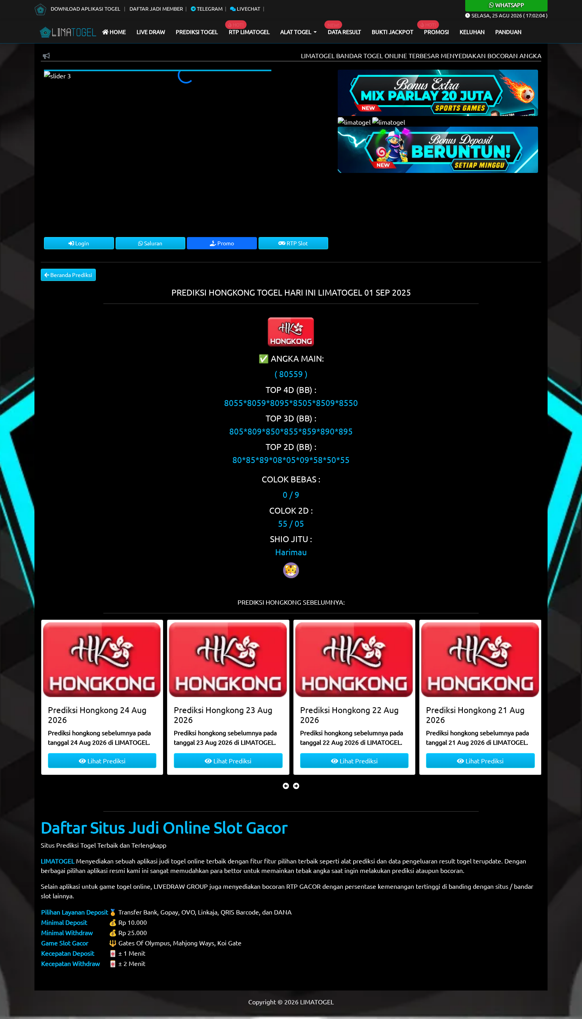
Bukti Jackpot (392, 31)
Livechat (248, 8)
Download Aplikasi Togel (85, 8)
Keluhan (472, 31)
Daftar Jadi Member (156, 8)
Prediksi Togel (197, 31)
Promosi (436, 31)
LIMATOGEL (57, 861)
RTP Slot (296, 243)
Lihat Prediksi (105, 761)
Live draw (151, 31)
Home (117, 31)
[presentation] (286, 785)
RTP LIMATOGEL (249, 31)
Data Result (344, 31)
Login (81, 243)
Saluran (152, 243)
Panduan (508, 31)
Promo (225, 243)
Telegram (209, 8)
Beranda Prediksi (70, 274)
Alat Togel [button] (296, 31)
